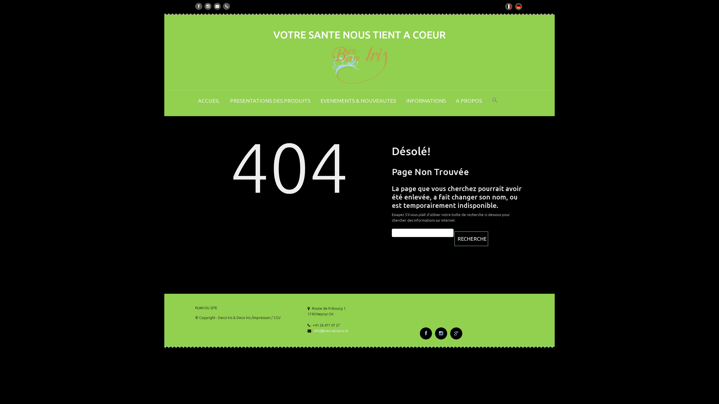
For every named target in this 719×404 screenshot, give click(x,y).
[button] (494, 104)
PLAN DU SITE (206, 308)
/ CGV (276, 318)
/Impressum (260, 318)
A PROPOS (469, 101)
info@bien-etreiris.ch (331, 331)
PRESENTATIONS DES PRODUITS (270, 101)
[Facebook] (199, 6)
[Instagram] (208, 6)
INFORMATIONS (426, 101)
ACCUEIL (209, 101)
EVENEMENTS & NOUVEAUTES (358, 101)
